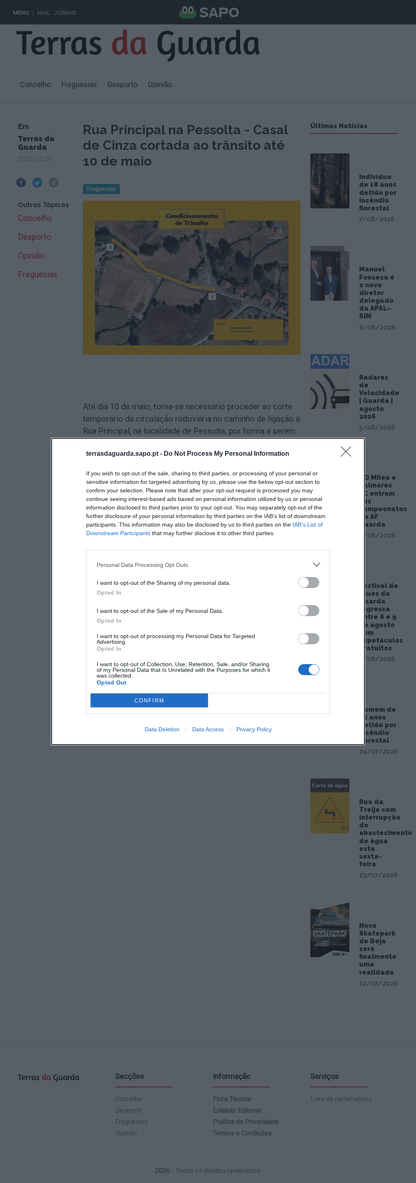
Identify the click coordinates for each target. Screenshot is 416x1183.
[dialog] (208, 591)
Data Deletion (162, 729)
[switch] (308, 582)
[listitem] (208, 564)
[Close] (348, 454)
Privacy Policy (254, 729)
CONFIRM (149, 701)
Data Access (208, 729)
